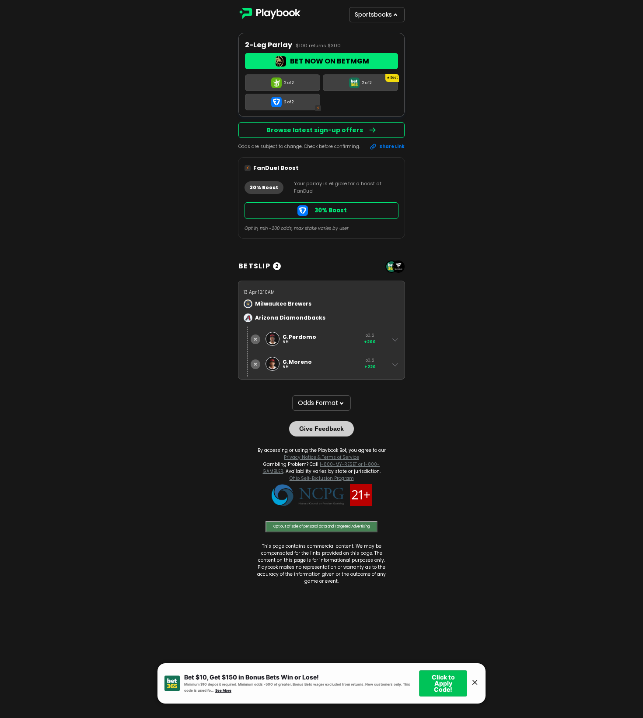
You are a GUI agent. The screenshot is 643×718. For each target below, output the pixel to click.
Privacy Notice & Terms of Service (321, 457)
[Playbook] (269, 15)
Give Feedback (321, 428)
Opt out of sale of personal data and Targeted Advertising (321, 526)
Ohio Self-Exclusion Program (322, 478)
